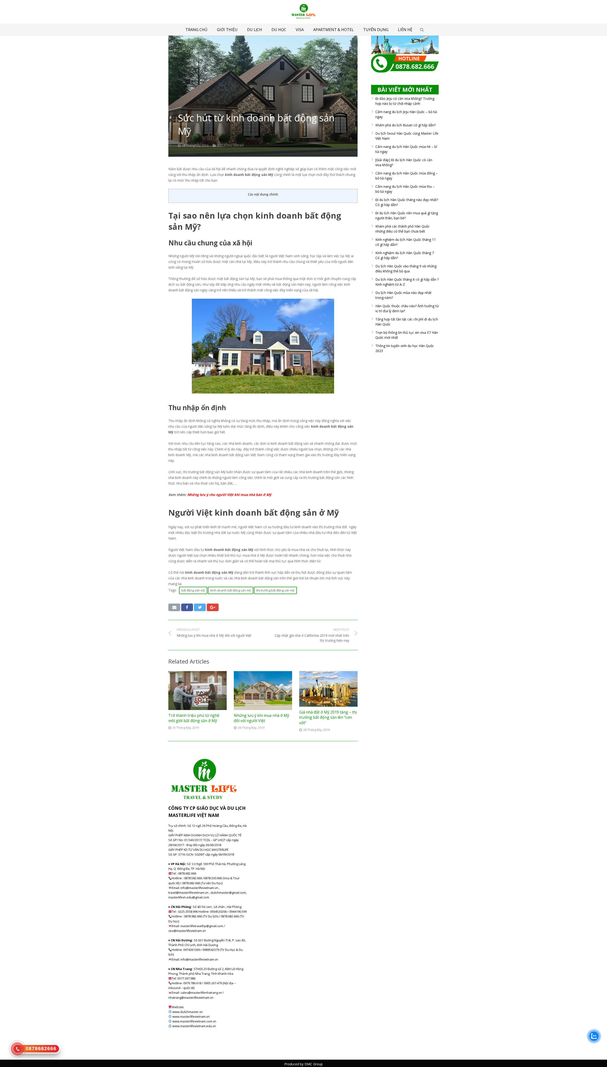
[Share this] (187, 607)
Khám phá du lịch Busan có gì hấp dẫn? (405, 125)
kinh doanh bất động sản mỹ (230, 590)
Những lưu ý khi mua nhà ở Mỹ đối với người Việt (261, 718)
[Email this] (174, 607)
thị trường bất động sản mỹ (275, 590)
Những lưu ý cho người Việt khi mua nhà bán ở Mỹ (229, 494)
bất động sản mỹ (193, 590)
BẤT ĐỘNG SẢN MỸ (230, 145)
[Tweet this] (200, 607)
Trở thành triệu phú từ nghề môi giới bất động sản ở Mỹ (193, 718)
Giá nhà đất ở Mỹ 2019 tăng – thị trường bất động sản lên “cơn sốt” (328, 717)
